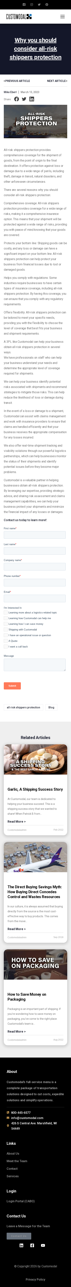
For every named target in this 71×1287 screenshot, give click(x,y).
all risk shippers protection (23, 707)
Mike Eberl (10, 92)
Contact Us (19, 1236)
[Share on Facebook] (16, 99)
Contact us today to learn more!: (25, 520)
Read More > (17, 821)
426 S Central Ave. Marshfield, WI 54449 (34, 1125)
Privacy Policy (35, 1279)
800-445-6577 (20, 1112)
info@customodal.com (27, 1118)
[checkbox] (35, 630)
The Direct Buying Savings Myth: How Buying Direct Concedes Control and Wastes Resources (35, 892)
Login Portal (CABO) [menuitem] (21, 1201)
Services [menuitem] (13, 1176)
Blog (51, 707)
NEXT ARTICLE (56, 80)
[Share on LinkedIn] (31, 99)
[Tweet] (24, 99)
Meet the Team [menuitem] (17, 1161)
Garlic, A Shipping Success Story (35, 789)
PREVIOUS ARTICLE (17, 80)
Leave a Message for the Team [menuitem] (28, 1226)
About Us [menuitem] (13, 1153)
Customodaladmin (17, 830)
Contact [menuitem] (12, 1168)
